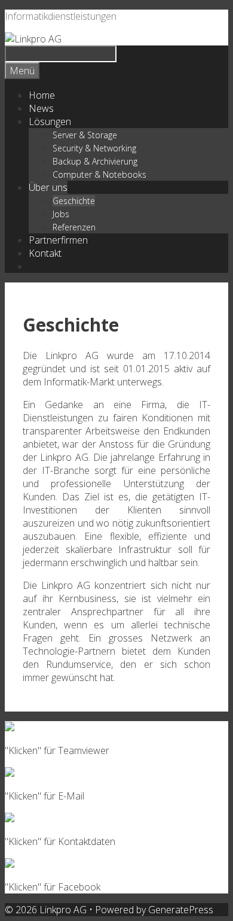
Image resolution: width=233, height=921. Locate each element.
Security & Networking (94, 148)
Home (42, 95)
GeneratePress (180, 909)
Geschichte (74, 200)
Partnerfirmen (58, 240)
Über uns (48, 187)
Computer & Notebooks (99, 174)
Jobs (61, 214)
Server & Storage (85, 135)
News (41, 108)
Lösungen (50, 121)
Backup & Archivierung (95, 161)
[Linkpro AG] (33, 38)
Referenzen (74, 227)
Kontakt (45, 253)
